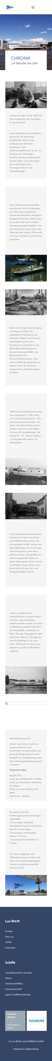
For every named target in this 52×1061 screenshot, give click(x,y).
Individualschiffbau (14, 983)
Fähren (8, 978)
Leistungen (10, 947)
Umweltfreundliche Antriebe (18, 972)
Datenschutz (32, 1049)
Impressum (19, 1049)
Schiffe (8, 942)
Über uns (9, 936)
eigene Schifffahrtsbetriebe (18, 994)
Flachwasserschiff (13, 989)
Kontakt (9, 931)
